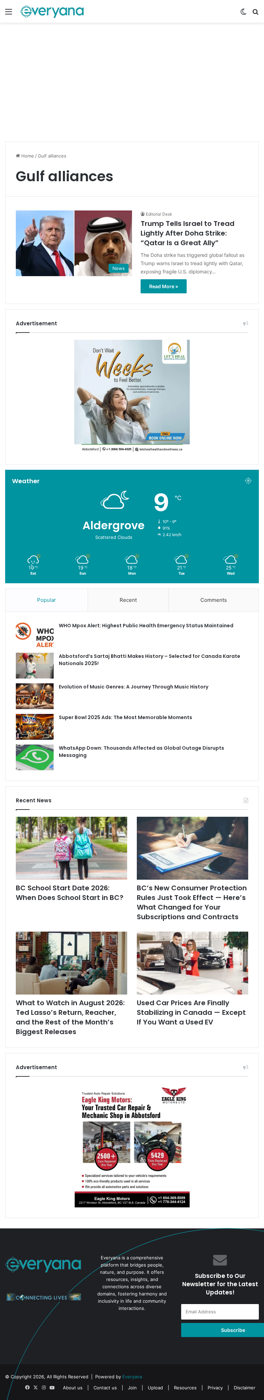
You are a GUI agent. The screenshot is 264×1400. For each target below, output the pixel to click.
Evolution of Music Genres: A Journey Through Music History (133, 686)
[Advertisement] (132, 88)
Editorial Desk (159, 214)
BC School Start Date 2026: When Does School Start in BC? (69, 892)
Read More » (163, 286)
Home (27, 156)
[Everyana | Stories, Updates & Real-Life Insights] (52, 11)
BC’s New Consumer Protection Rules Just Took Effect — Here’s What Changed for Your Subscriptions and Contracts (192, 902)
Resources (185, 1387)
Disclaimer (244, 1387)
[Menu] (8, 14)
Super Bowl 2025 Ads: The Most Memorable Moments (125, 717)
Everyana (132, 1376)
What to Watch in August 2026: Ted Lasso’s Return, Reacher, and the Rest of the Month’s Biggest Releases (70, 1017)
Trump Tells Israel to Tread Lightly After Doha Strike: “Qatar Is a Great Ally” (187, 233)
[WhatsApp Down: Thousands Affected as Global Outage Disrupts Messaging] (35, 757)
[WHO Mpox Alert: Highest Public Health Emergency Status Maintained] (35, 635)
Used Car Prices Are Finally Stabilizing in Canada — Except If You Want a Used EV (191, 1012)
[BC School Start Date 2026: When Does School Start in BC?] (71, 848)
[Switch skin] (243, 14)
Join (132, 1387)
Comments (213, 600)
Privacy (215, 1387)
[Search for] (255, 14)
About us (72, 1387)
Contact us (105, 1387)
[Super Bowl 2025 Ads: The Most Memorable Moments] (35, 727)
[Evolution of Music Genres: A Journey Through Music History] (35, 696)
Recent (128, 600)
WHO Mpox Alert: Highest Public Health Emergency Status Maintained (146, 625)
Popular (46, 600)
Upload (156, 1387)
